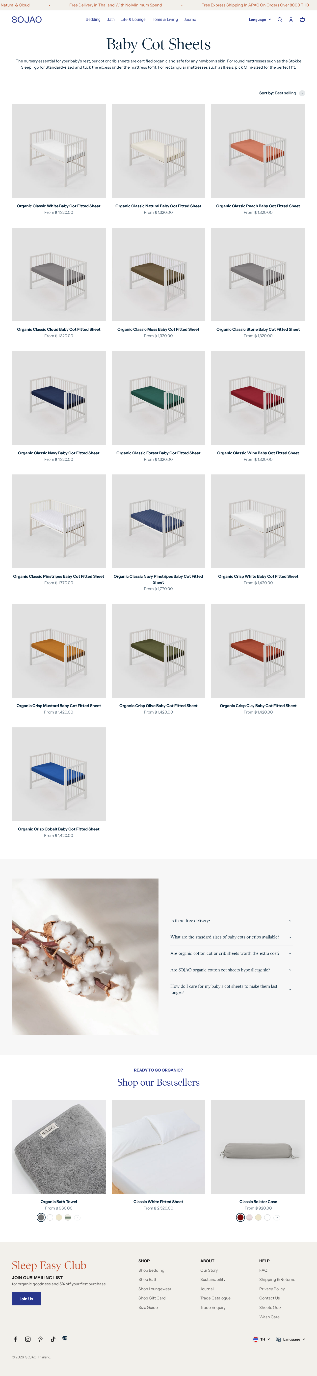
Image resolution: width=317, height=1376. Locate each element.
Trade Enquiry (213, 1307)
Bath (110, 19)
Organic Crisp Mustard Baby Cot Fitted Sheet (59, 705)
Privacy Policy (272, 1288)
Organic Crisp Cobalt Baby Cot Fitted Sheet (59, 828)
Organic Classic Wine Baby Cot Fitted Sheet (258, 452)
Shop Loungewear (154, 1288)
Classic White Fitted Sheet (158, 1201)
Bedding (93, 19)
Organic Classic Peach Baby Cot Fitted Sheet (258, 205)
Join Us (26, 1298)
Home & (165, 19)
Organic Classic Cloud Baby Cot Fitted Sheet (59, 329)
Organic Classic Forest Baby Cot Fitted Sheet (158, 452)
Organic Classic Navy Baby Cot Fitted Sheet (59, 452)
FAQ (263, 1270)
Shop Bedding (151, 1270)
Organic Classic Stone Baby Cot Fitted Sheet (258, 329)
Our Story (209, 1270)
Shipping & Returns (277, 1279)
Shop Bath (148, 1279)
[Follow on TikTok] (53, 1339)
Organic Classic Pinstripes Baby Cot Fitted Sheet (58, 576)
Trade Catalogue (215, 1297)
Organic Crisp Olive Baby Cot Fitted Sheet (158, 705)
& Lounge (133, 19)
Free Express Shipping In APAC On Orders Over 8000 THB (226, 4)
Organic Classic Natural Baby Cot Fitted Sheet (158, 205)
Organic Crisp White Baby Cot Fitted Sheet (258, 576)
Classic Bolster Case (258, 1201)
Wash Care (269, 1316)
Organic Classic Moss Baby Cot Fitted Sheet (158, 329)
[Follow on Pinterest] (40, 1339)
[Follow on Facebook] (15, 1339)
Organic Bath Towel (59, 1201)
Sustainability (212, 1279)
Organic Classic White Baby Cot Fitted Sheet (59, 205)
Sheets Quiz (270, 1307)
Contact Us (269, 1297)
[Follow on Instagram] (28, 1339)
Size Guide (148, 1307)
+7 (277, 1217)
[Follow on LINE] (64, 1338)
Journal (190, 19)
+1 (77, 1217)
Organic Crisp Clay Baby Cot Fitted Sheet (258, 705)
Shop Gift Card (152, 1297)
